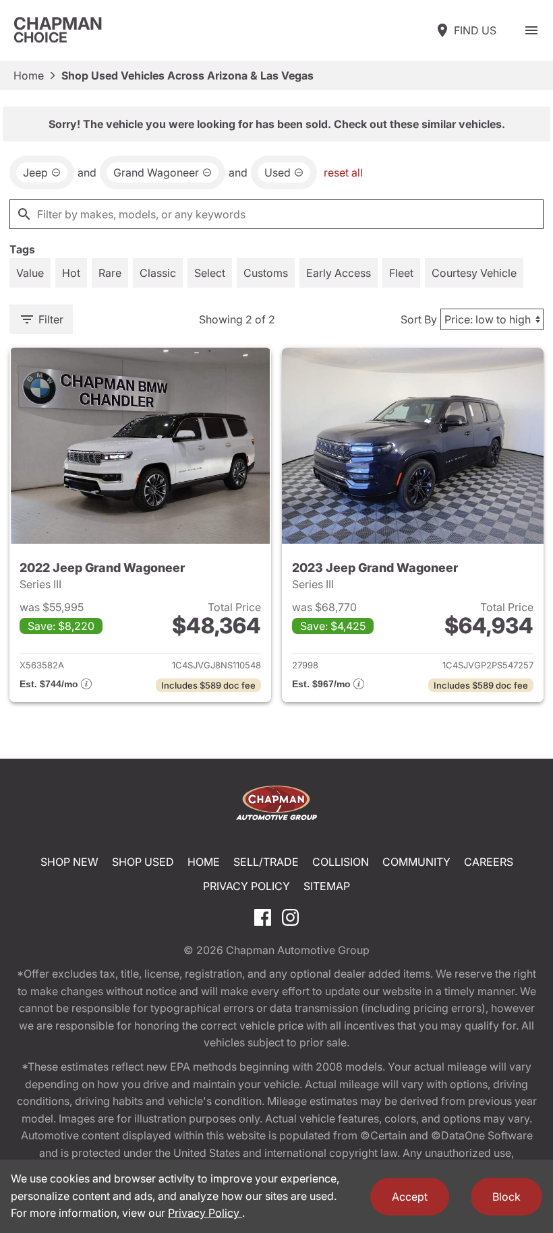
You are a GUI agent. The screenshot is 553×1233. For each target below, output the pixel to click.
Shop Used (143, 861)
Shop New (69, 861)
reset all (343, 172)
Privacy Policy (246, 886)
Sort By (419, 319)
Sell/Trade (266, 861)
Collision (340, 861)
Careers (488, 861)
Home (28, 75)
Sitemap (326, 886)
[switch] (531, 30)
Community (416, 861)
